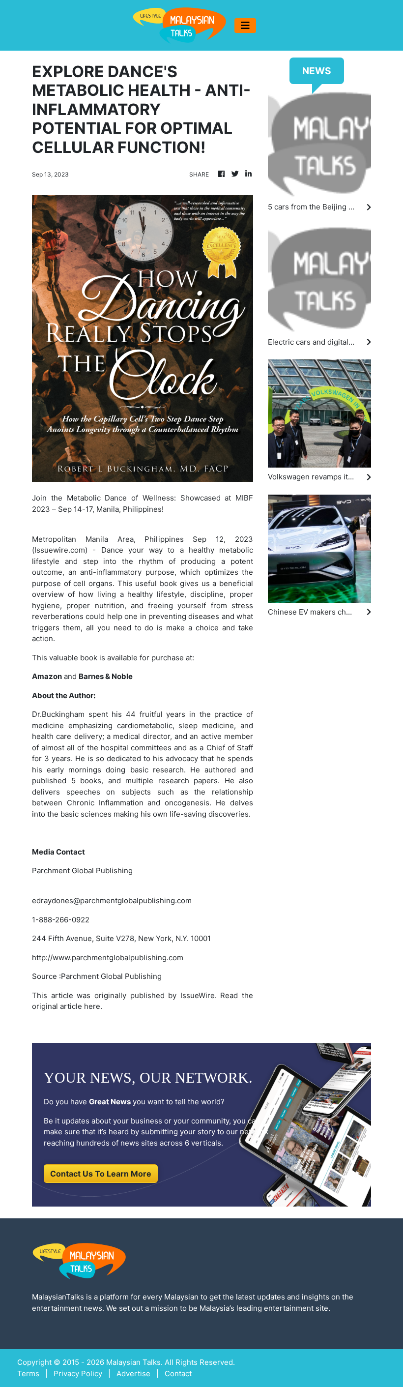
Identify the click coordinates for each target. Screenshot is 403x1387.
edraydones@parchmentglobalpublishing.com (112, 900)
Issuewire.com (59, 550)
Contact (178, 1373)
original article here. (67, 1006)
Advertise (133, 1373)
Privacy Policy (78, 1373)
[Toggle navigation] (245, 25)
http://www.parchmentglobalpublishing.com (107, 957)
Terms (28, 1373)
